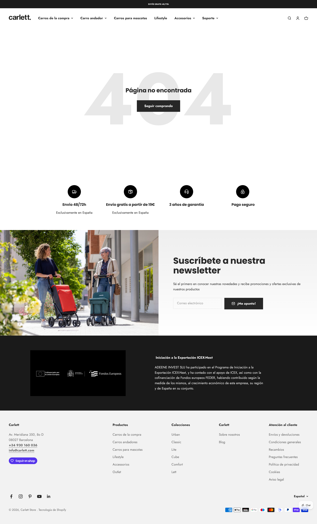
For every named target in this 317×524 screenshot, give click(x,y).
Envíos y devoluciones (284, 434)
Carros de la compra (53, 18)
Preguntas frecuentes (283, 457)
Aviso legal (276, 479)
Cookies (274, 472)
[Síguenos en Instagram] (20, 496)
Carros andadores (125, 442)
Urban (176, 434)
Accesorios (182, 18)
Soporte (208, 18)
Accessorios (121, 464)
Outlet (117, 472)
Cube (175, 457)
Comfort (177, 464)
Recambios (276, 449)
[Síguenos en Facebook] (11, 496)
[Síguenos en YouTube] (39, 496)
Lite (174, 449)
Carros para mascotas (130, 18)
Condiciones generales (285, 442)
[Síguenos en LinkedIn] (48, 496)
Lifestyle (160, 18)
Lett (174, 472)
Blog (222, 442)
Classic (176, 442)
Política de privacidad (284, 464)
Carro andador (91, 18)
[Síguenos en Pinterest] (30, 496)
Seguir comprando (158, 106)
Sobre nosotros (229, 434)
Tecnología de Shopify (52, 510)
